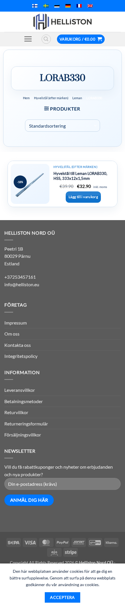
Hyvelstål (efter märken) (51, 98)
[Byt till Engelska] (90, 5)
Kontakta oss (17, 345)
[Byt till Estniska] (57, 5)
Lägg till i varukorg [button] (83, 197)
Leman (77, 98)
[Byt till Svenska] (45, 5)
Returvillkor (16, 412)
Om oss (11, 333)
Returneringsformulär (26, 423)
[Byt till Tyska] (68, 5)
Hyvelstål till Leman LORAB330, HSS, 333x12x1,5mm (80, 176)
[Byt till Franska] (79, 5)
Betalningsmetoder (23, 401)
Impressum (15, 322)
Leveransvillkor (19, 390)
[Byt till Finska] (34, 5)
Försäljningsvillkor (22, 434)
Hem (26, 98)
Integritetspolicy (21, 356)
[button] (28, 39)
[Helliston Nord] (62, 22)
